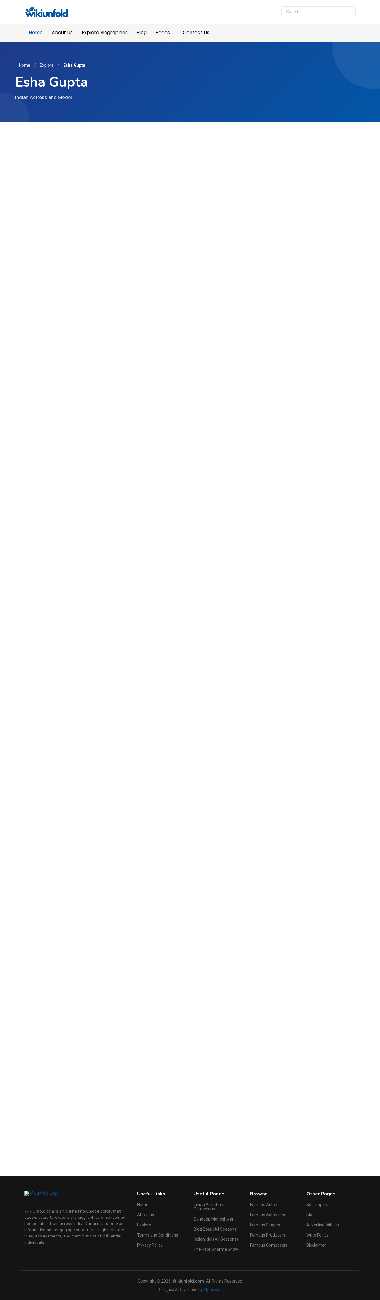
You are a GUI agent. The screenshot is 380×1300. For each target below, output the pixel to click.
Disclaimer (316, 1245)
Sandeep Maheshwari (214, 1219)
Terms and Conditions (157, 1235)
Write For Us (317, 1235)
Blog (142, 32)
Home (36, 32)
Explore (47, 65)
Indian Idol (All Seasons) (216, 1239)
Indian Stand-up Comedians (208, 1207)
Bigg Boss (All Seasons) (216, 1229)
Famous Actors (264, 1205)
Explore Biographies (105, 32)
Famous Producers (267, 1235)
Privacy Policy (150, 1245)
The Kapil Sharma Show (216, 1249)
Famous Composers (269, 1245)
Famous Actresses (267, 1215)
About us (145, 1215)
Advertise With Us (322, 1225)
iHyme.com (213, 1289)
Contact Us (196, 32)
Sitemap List (318, 1205)
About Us (62, 32)
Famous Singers (265, 1225)
